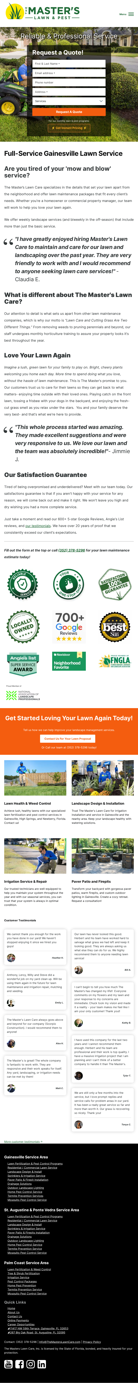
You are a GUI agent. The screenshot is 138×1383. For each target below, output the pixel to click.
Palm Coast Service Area (26, 1263)
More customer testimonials (22, 1141)
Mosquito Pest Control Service (27, 1200)
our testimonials (38, 526)
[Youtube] (8, 1364)
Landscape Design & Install (25, 1171)
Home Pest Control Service (25, 1191)
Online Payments (18, 1320)
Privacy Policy (92, 1342)
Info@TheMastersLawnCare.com (59, 1342)
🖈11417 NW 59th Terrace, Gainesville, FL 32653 (38, 1328)
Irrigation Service (18, 1277)
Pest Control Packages (22, 1281)
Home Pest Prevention (22, 1285)
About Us (14, 1312)
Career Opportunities (21, 1324)
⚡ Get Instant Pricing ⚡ (69, 128)
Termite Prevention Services (25, 1195)
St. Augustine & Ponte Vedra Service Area (41, 1210)
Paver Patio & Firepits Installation (29, 1232)
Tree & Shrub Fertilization (24, 1273)
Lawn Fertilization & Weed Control (29, 1269)
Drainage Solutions (20, 1183)
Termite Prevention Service (25, 1248)
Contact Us (15, 1316)
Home (11, 1308)
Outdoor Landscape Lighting (26, 1187)
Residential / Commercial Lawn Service (32, 1167)
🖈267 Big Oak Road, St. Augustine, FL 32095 (36, 1332)
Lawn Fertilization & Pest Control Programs (35, 1163)
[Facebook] (19, 1364)
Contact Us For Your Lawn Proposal (67, 738)
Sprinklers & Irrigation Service (26, 1175)
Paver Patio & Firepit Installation (28, 1179)
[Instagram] (30, 1364)
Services (40, 101)
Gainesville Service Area (26, 1157)
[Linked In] (42, 1364)
